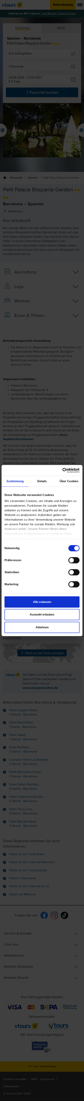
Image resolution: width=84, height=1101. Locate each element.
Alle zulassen (42, 601)
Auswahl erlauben (42, 614)
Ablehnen (42, 627)
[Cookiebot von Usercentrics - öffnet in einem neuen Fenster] (62, 470)
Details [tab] (42, 481)
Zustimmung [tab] (15, 481)
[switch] (74, 560)
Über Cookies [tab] (69, 481)
